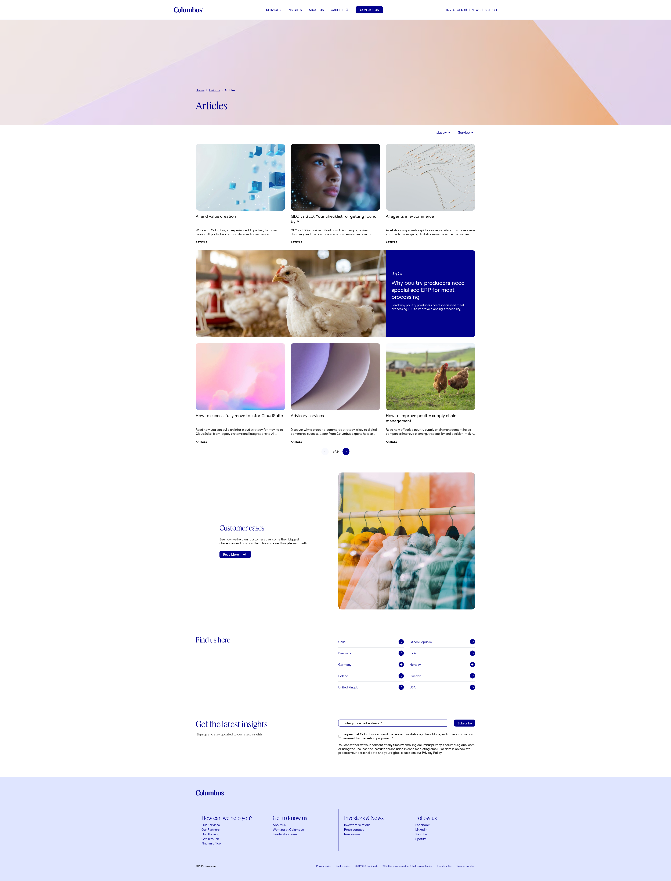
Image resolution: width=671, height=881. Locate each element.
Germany (344, 664)
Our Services (210, 825)
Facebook (422, 825)
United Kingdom (349, 687)
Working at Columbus (288, 829)
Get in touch (210, 839)
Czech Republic (421, 642)
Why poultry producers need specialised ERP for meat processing (428, 289)
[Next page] (345, 451)
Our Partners (210, 829)
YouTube (421, 834)
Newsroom (352, 834)
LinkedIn (421, 829)
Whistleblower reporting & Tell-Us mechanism (408, 865)
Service (464, 132)
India (413, 653)
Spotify (420, 839)
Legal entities (444, 865)
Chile (341, 642)
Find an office (211, 843)
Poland (343, 676)
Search (491, 10)
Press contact (354, 829)
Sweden (415, 676)
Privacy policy (323, 865)
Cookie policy (343, 865)
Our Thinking (210, 834)
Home (200, 90)
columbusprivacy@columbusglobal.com (446, 745)
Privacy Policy (432, 752)
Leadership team (285, 834)
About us (279, 825)
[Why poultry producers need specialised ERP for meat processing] (291, 293)
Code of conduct (465, 865)
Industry (440, 132)
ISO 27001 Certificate (366, 865)
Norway (415, 664)
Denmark (344, 653)
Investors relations (357, 825)
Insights (214, 90)
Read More (231, 554)
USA (413, 687)
